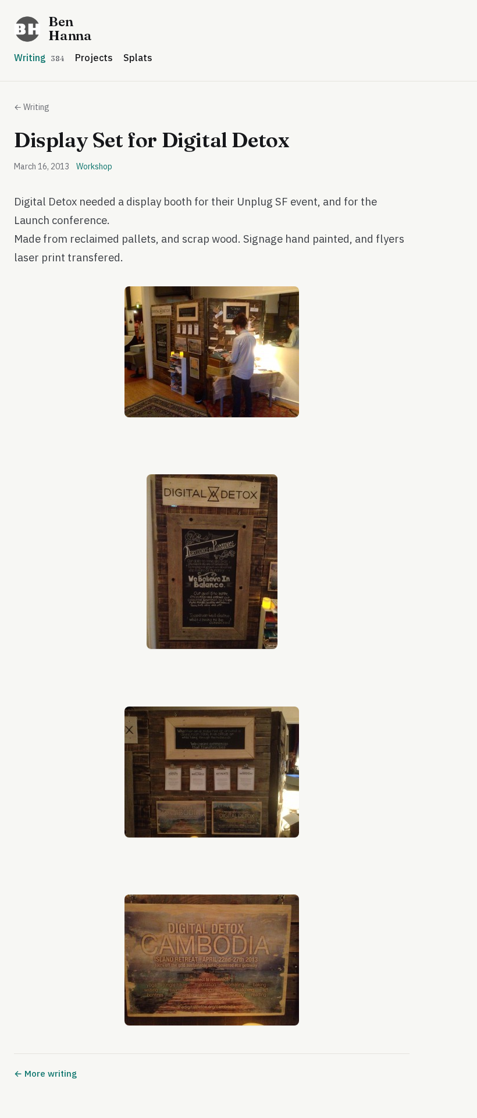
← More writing (45, 1073)
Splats (137, 57)
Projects (94, 57)
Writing (39, 57)
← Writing (31, 107)
